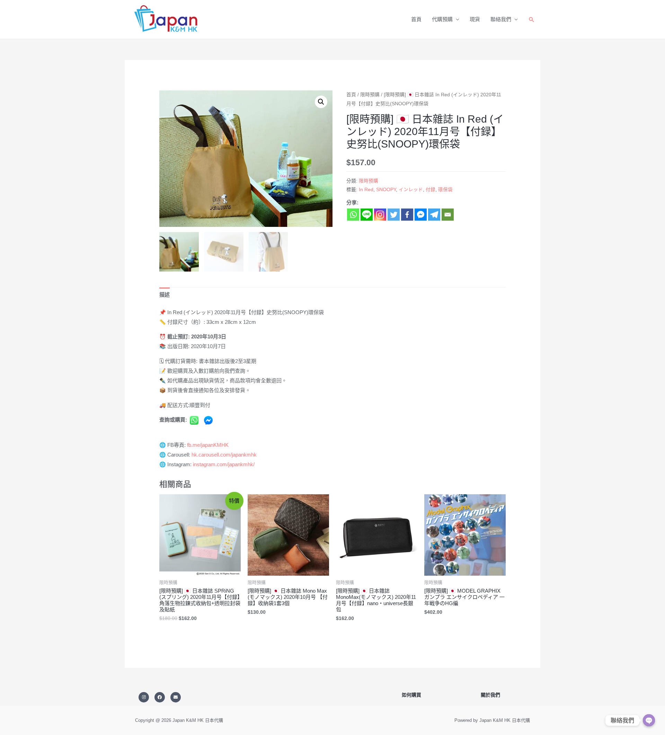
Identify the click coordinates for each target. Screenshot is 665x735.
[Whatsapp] (353, 215)
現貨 (475, 19)
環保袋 (445, 189)
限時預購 (370, 94)
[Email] (448, 215)
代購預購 (442, 19)
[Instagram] (380, 215)
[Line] (367, 215)
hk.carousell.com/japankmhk (224, 455)
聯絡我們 (500, 19)
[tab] (164, 294)
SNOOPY (386, 189)
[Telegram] (434, 215)
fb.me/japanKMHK (208, 445)
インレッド (411, 189)
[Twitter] (394, 215)
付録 (430, 189)
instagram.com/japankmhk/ (224, 464)
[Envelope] (175, 697)
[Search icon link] (531, 19)
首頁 (416, 19)
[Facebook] (407, 215)
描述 (164, 295)
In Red (366, 189)
